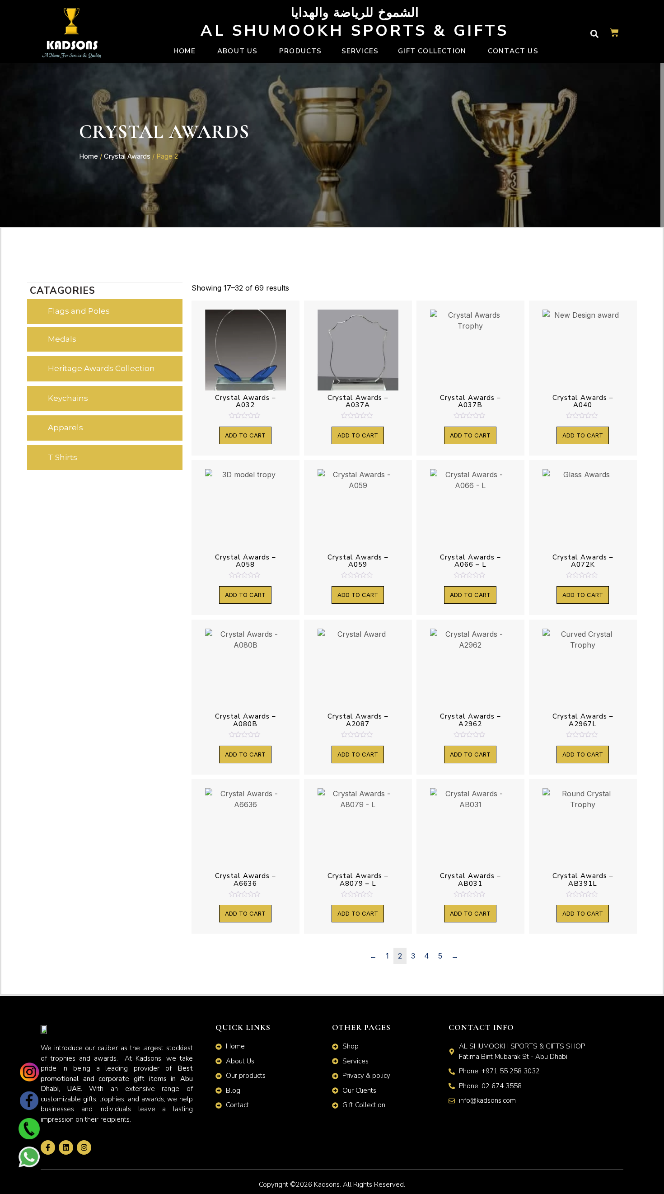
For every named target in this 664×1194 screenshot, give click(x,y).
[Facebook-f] (48, 1147)
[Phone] (29, 1135)
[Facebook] (29, 1106)
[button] (594, 33)
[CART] (614, 34)
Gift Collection (432, 51)
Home (88, 156)
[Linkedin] (66, 1147)
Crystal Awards (127, 156)
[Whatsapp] (29, 1164)
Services (360, 51)
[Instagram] (29, 1078)
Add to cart (245, 435)
